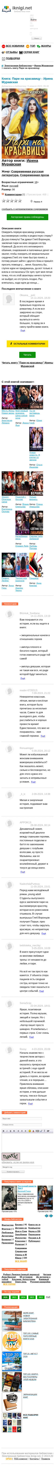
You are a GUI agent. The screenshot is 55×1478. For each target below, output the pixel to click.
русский (13, 186)
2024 (23, 1297)
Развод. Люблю (5, 579)
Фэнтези (6, 1229)
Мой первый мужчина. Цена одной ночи (21, 414)
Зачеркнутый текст (14, 1131)
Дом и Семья (22, 1231)
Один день (21, 1281)
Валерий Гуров (24, 1191)
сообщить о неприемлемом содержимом (25, 209)
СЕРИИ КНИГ (31, 52)
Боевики (6, 1239)
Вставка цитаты (41, 1131)
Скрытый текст (37, 1131)
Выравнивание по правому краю (25, 1131)
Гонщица (33, 578)
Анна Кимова (35, 584)
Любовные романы (12, 1232)
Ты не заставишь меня (34, 413)
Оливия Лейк (21, 546)
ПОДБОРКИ (13, 58)
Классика (20, 1241)
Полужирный (3, 1131)
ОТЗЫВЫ (12, 52)
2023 (32, 1297)
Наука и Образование (40, 1231)
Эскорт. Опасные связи (6, 499)
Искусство (20, 1238)
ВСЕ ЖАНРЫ (22, 1261)
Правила (45, 1458)
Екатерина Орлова (7, 510)
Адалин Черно (19, 589)
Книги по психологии (39, 1224)
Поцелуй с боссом (20, 498)
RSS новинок (20, 1458)
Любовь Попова (33, 547)
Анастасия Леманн (7, 421)
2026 (5, 1297)
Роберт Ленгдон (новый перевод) (21, 1274)
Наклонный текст (7, 1131)
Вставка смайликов (29, 1131)
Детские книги (22, 1228)
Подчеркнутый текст (10, 1131)
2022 (41, 1297)
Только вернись (33, 498)
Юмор (18, 1258)
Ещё (23, 330)
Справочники (22, 1251)
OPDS (9, 1458)
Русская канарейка (40, 1281)
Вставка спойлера (48, 1131)
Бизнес (19, 1224)
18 (36, 182)
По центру (22, 1131)
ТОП (32, 46)
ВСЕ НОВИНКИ (15, 46)
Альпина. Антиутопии (23, 1279)
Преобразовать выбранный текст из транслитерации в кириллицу (44, 1131)
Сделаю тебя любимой (36, 537)
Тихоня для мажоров (21, 579)
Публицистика (36, 1241)
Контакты (34, 1458)
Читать (27, 354)
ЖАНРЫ (46, 46)
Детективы (7, 1236)
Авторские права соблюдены (27, 217)
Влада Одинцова (22, 505)
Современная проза (34, 175)
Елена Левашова (36, 505)
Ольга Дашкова (35, 465)
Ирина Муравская (20, 162)
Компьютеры (35, 1228)
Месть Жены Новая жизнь (8, 411)
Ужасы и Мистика (24, 1254)
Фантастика (8, 1225)
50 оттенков (26, 1277)
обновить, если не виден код (18, 1162)
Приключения (9, 1243)
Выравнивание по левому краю (18, 1131)
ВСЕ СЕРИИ (9, 1284)
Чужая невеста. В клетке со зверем (34, 456)
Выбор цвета (33, 1131)
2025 (14, 1297)
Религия (19, 1244)
